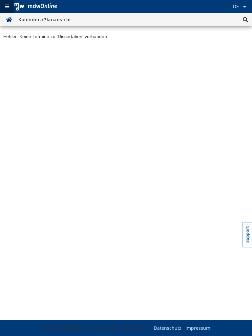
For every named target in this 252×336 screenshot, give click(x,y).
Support (247, 234)
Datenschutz (167, 328)
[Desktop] (35, 6)
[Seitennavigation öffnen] (7, 6)
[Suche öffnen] (245, 19)
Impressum (197, 328)
